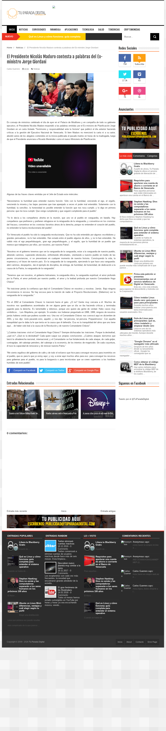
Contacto (140, 642)
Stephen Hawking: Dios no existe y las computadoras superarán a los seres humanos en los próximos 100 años (24, 585)
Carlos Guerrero (143, 571)
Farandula (55, 29)
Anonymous (141, 542)
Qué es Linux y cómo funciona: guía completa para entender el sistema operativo (30, 561)
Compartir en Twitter (55, 370)
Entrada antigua (108, 511)
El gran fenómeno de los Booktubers (67, 588)
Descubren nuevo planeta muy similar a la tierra (69, 565)
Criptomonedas (132, 29)
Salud (101, 29)
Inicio (12, 29)
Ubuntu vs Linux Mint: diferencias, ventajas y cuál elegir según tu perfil (30, 607)
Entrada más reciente (17, 511)
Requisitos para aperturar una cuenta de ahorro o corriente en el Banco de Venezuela (106, 561)
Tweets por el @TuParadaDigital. (134, 399)
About (129, 642)
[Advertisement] (83, 689)
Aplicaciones (71, 29)
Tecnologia (88, 29)
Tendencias (114, 29)
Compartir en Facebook (25, 370)
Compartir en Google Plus (86, 370)
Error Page (152, 642)
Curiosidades (39, 29)
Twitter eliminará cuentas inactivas (66, 542)
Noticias (23, 29)
